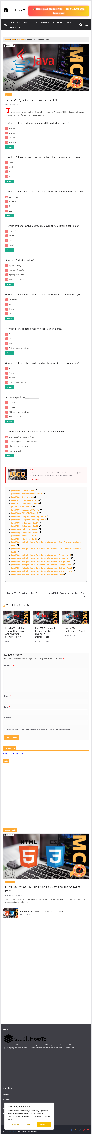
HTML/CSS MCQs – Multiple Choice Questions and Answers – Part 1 (43, 889)
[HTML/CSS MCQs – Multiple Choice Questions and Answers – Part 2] (10, 913)
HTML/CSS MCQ (10, 882)
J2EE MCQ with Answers (21, 507)
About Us (6, 1099)
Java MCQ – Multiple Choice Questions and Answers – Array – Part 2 (41, 558)
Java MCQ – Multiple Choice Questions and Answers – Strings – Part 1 (41, 561)
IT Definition (58, 22)
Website (7, 718)
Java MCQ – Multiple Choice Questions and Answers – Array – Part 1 (41, 555)
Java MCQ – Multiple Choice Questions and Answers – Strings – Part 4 (41, 571)
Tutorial (14, 22)
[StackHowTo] (6, 25)
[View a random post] (86, 25)
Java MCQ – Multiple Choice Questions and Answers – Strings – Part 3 (41, 568)
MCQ (26, 22)
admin (20, 105)
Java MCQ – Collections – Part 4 (24, 532)
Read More (34, 479)
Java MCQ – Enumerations (22, 490)
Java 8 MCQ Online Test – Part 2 (25, 503)
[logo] (25, 1035)
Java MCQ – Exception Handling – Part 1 (28, 516)
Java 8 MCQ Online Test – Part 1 (25, 500)
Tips (35, 22)
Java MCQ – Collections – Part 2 (24, 526)
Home (7, 39)
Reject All (29, 1125)
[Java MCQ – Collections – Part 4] (75, 612)
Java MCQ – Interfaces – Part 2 (24, 539)
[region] (29, 1116)
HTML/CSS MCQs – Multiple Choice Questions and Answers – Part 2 (45, 911)
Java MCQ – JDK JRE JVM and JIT (24, 513)
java (13, 39)
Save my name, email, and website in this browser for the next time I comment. (40, 729)
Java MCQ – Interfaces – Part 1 (24, 536)
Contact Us (15, 27)
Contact (6, 1095)
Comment (9, 665)
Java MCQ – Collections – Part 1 (24, 523)
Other (69, 22)
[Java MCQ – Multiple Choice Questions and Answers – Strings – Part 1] (46, 612)
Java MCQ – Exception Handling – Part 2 (28, 519)
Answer (9, 147)
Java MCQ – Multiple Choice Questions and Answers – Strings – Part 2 (41, 564)
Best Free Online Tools (13, 754)
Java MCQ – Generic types (22, 497)
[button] (19, 22)
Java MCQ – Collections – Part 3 (24, 529)
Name (7, 696)
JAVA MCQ (21, 39)
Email (7, 707)
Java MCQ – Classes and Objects (25, 510)
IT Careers (45, 22)
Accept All (44, 1125)
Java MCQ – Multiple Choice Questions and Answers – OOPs (37, 574)
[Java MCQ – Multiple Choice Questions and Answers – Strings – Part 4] (16, 612)
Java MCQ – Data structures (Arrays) (27, 494)
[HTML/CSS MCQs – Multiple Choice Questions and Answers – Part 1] (46, 856)
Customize (15, 1125)
